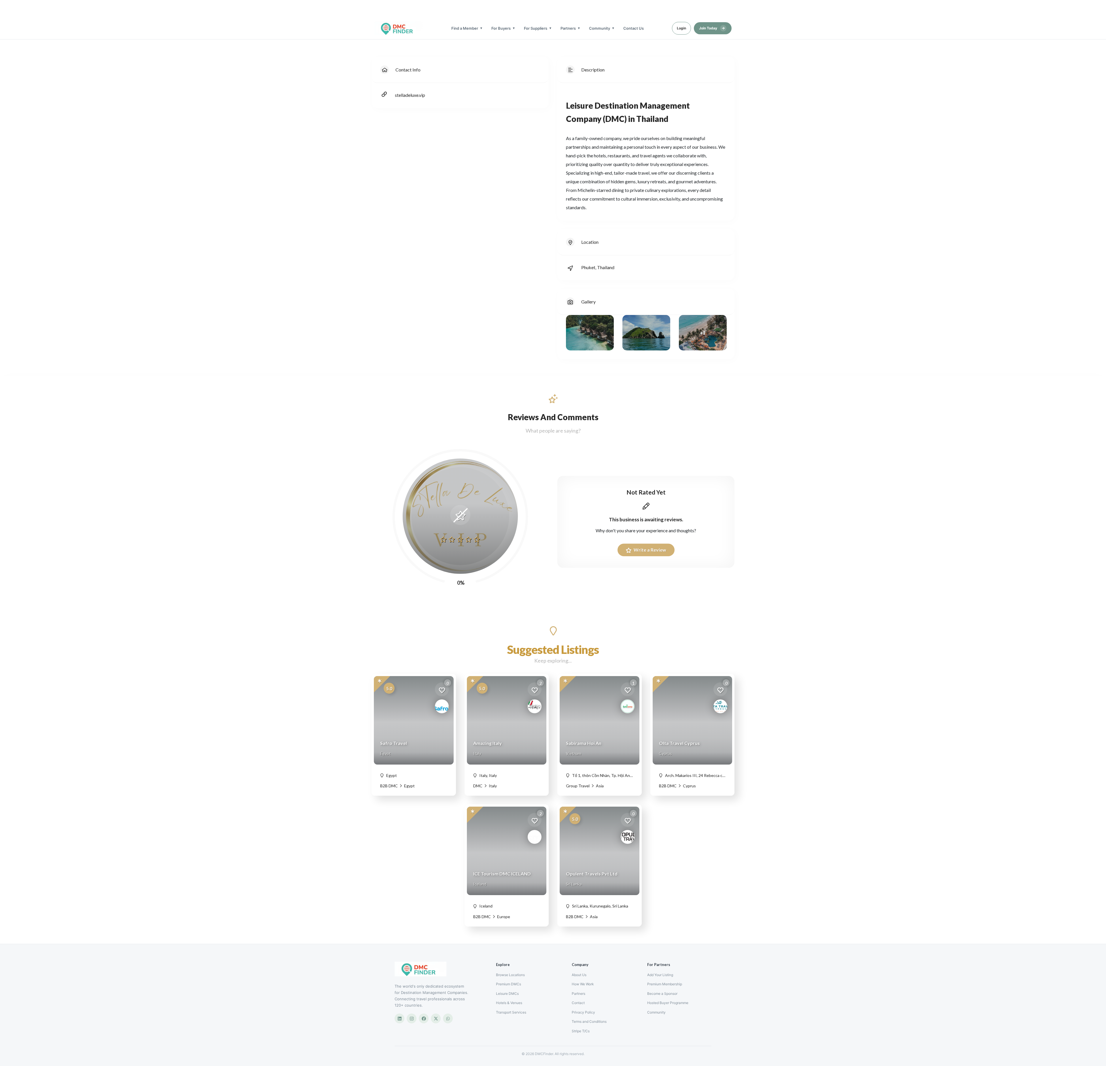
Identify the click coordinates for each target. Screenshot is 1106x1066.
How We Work (583, 984)
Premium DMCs (508, 984)
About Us (579, 975)
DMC (477, 785)
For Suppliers (535, 28)
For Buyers (501, 28)
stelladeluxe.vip (410, 95)
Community (599, 28)
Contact (578, 1003)
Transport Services (511, 1012)
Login (681, 28)
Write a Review (649, 550)
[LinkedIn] (399, 1018)
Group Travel (578, 785)
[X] (436, 1018)
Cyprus (689, 785)
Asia (599, 785)
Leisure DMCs (507, 993)
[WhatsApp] (448, 1018)
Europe (503, 916)
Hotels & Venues (509, 1003)
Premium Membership (664, 984)
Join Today (712, 28)
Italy (492, 785)
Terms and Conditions (589, 1021)
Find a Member (464, 28)
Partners (568, 28)
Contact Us (633, 28)
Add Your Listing (660, 975)
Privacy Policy (583, 1012)
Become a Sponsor (662, 993)
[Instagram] (411, 1018)
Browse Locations (510, 975)
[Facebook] (424, 1018)
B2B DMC (389, 785)
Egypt (409, 785)
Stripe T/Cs (581, 1031)
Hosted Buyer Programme (667, 1003)
